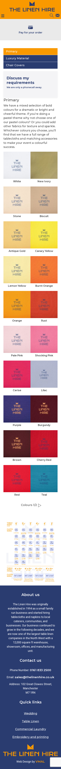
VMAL (40, 761)
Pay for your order (30, 32)
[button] (22, 16)
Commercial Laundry (30, 729)
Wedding (30, 713)
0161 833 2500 (40, 670)
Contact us (30, 660)
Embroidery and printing (30, 737)
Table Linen (30, 721)
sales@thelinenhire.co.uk (34, 677)
